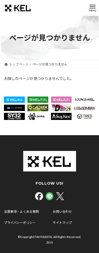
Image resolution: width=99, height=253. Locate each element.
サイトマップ (62, 223)
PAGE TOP (91, 239)
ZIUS (49, 242)
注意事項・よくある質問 (21, 212)
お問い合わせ (62, 212)
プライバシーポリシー (20, 223)
